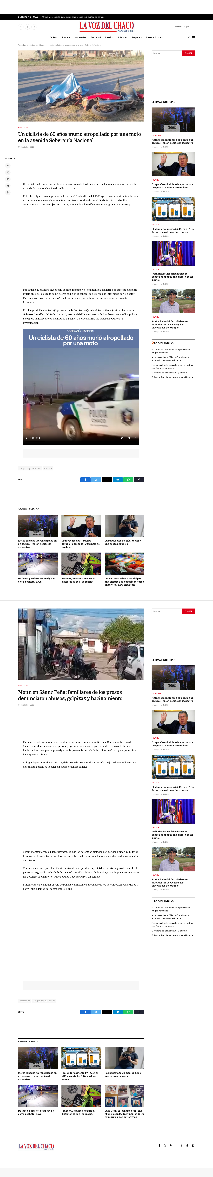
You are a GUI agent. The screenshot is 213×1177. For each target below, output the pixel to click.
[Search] (189, 37)
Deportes (137, 37)
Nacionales (80, 37)
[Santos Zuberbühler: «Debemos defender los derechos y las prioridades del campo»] (173, 301)
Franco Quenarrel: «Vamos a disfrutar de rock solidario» (78, 580)
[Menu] (193, 37)
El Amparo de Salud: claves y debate (169, 372)
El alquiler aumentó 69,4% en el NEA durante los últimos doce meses (173, 231)
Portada (21, 45)
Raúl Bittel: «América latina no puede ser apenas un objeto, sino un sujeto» (172, 276)
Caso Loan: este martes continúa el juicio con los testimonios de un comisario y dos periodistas (124, 1114)
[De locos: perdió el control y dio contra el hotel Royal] (38, 564)
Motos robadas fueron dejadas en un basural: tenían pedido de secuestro (37, 543)
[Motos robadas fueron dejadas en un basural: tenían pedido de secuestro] (38, 526)
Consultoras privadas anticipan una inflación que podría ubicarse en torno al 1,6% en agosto (124, 581)
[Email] (8, 179)
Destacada (25, 1000)
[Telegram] (8, 186)
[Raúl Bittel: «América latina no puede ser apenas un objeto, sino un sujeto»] (173, 253)
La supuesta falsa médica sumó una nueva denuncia (123, 542)
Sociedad (96, 37)
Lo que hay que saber (30, 468)
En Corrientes (164, 342)
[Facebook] (8, 166)
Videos (54, 37)
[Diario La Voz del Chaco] (107, 27)
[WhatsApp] (8, 192)
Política (66, 37)
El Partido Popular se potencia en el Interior (172, 377)
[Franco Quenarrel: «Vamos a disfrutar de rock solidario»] (81, 564)
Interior (109, 37)
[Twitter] (8, 172)
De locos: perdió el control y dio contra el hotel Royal (36, 580)
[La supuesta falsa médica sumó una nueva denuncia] (124, 526)
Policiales (123, 37)
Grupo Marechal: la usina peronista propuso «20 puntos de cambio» (74, 17)
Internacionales (154, 37)
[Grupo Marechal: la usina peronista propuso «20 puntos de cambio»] (81, 526)
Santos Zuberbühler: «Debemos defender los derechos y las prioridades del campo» (170, 324)
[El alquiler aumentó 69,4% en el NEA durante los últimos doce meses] (173, 209)
